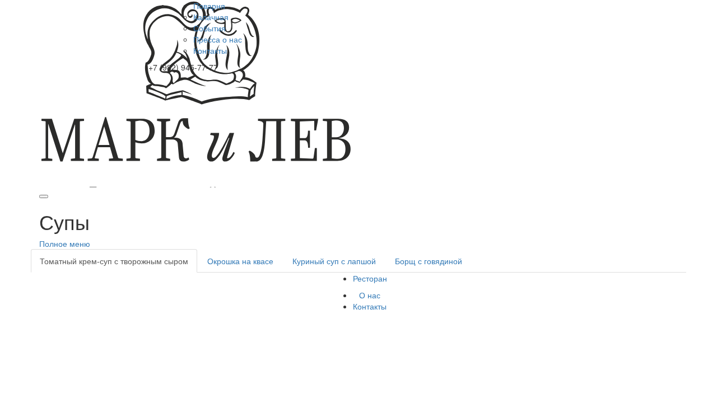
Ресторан (370, 278)
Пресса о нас (217, 39)
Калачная (211, 16)
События (209, 28)
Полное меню (64, 243)
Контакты (210, 50)
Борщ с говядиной (428, 260)
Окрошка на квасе (240, 260)
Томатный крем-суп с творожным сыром (114, 260)
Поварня (209, 5)
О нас (369, 295)
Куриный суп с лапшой (334, 260)
